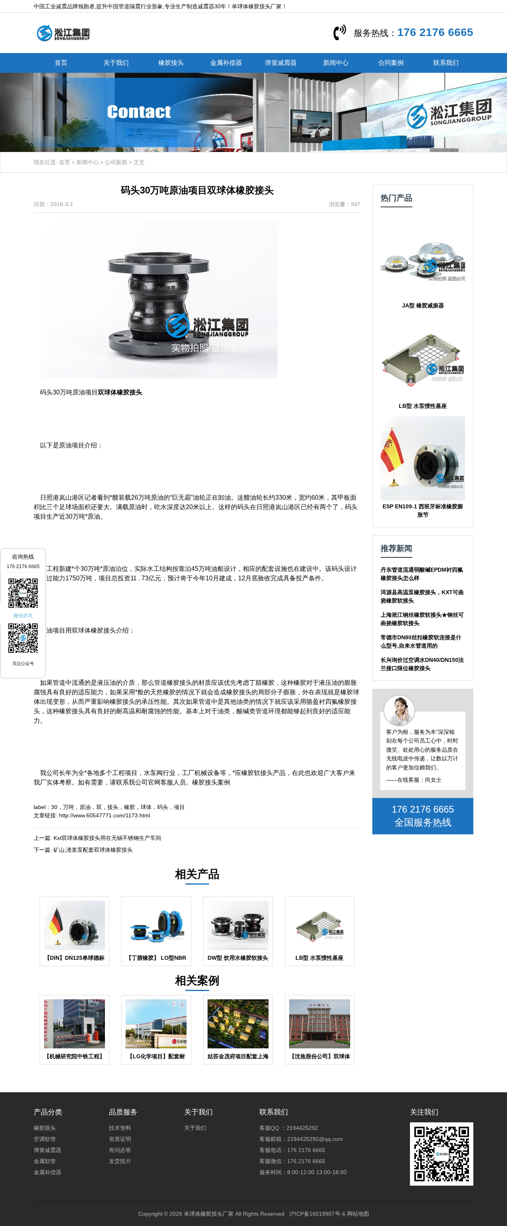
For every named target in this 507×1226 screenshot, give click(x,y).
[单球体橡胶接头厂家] (63, 32)
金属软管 (45, 1161)
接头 (112, 807)
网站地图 (358, 1214)
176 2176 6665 (435, 32)
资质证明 (120, 1139)
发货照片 (120, 1161)
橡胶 (129, 807)
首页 (61, 62)
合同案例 (391, 62)
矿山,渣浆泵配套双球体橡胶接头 (93, 850)
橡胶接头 (171, 62)
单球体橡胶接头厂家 (209, 1214)
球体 (146, 807)
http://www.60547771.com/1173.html (104, 815)
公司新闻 (116, 162)
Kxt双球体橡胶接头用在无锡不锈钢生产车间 (107, 838)
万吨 (68, 807)
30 (54, 807)
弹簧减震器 (281, 62)
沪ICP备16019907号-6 (317, 1214)
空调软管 (45, 1139)
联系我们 (446, 62)
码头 (162, 807)
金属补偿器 (226, 62)
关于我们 (116, 62)
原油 (85, 807)
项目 (179, 807)
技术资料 (120, 1128)
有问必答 (120, 1150)
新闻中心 (336, 62)
